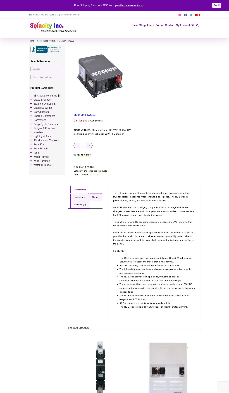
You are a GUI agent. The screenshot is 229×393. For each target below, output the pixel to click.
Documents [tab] (79, 197)
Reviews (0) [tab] (80, 204)
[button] (197, 25)
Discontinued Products (95, 171)
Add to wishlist (84, 154)
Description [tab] (80, 189)
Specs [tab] (95, 197)
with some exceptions (130, 5)
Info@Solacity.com (70, 14)
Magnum (84, 174)
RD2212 (94, 174)
